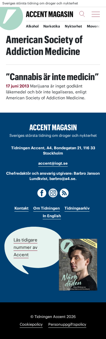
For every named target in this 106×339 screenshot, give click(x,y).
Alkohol (32, 26)
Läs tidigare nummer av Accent (25, 247)
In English (52, 215)
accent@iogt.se (53, 163)
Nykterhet (73, 26)
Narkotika (51, 26)
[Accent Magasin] (49, 14)
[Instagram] (53, 193)
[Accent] (53, 127)
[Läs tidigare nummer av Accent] (78, 265)
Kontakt (21, 208)
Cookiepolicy (31, 324)
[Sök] (82, 13)
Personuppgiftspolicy (67, 324)
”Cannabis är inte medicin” (52, 76)
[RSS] (64, 193)
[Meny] (95, 14)
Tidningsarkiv (77, 208)
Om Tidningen (46, 208)
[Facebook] (41, 193)
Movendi (94, 26)
